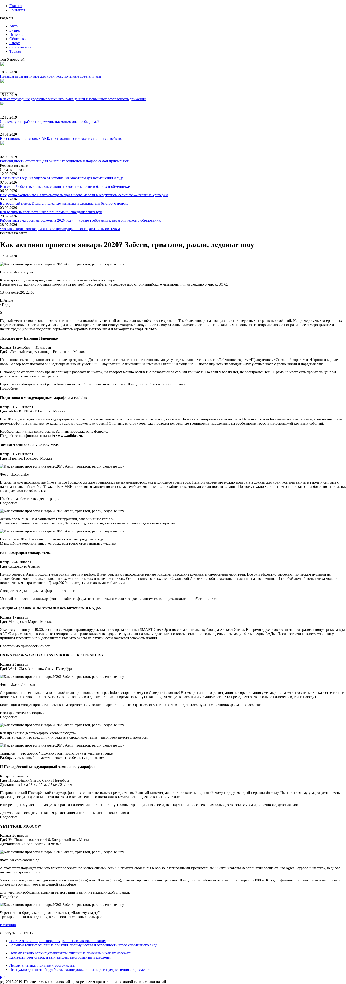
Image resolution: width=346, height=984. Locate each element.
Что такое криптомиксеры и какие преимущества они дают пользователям (60, 229)
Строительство (21, 47)
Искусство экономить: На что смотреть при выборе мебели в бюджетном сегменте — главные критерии (84, 195)
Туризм (15, 51)
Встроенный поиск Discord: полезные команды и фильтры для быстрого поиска (64, 203)
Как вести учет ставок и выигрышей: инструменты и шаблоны (60, 957)
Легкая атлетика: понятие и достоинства (42, 965)
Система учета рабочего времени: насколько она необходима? (49, 122)
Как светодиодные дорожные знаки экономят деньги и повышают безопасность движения (73, 99)
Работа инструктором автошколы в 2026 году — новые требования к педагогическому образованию (80, 220)
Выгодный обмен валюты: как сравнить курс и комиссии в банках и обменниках (65, 186)
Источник (8, 925)
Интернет (17, 34)
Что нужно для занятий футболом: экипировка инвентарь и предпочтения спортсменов (79, 970)
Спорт (14, 43)
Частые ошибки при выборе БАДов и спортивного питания (57, 941)
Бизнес (14, 30)
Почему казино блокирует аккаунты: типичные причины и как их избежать (70, 953)
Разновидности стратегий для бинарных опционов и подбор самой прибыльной (64, 161)
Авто (13, 26)
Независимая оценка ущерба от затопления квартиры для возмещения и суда (62, 178)
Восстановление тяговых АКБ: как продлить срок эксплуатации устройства (61, 138)
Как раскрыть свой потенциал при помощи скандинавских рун (51, 212)
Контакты (17, 10)
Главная (15, 6)
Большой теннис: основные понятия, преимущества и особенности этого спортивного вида (83, 945)
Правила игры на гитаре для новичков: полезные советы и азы (50, 76)
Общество (17, 39)
